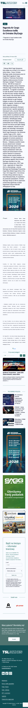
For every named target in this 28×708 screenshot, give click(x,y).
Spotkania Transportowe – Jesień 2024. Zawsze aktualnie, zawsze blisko (13, 373)
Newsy (5, 24)
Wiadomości (4, 680)
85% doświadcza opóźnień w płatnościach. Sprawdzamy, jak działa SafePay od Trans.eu (18, 399)
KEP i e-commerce (6, 693)
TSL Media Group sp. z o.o (12, 703)
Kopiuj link (19, 59)
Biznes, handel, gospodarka (8, 683)
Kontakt (14, 639)
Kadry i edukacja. (5, 690)
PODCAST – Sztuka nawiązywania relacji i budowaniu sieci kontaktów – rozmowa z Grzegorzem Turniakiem (20, 411)
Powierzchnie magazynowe (8, 699)
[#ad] (14, 13)
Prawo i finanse (5, 687)
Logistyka (4, 696)
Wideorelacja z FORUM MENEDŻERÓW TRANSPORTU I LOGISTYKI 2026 (20, 421)
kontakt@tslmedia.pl (6, 668)
